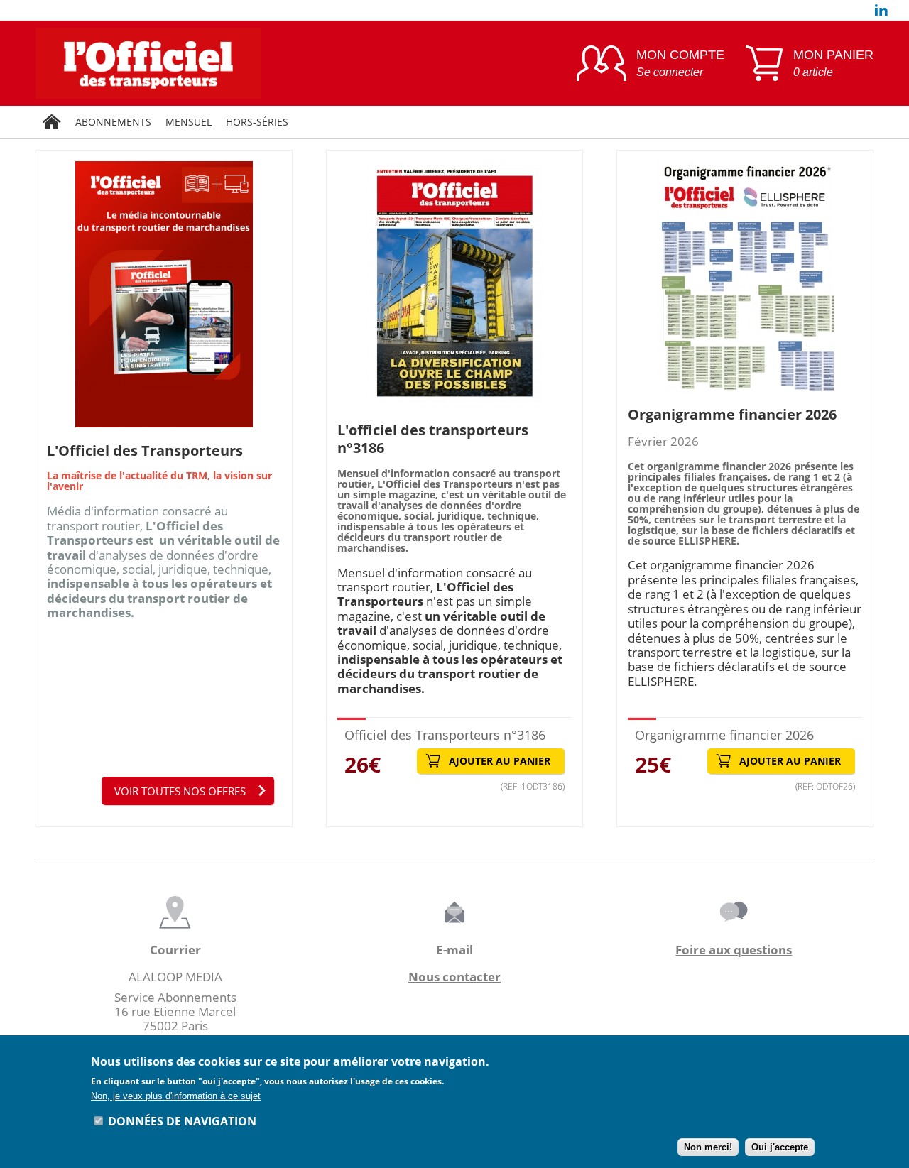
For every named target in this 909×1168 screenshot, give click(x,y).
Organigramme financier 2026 (732, 414)
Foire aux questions (733, 950)
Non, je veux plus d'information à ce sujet (176, 1096)
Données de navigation (182, 1120)
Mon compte (680, 63)
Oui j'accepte (779, 1147)
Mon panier (833, 63)
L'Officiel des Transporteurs (145, 450)
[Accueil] (52, 122)
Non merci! (708, 1147)
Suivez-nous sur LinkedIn (881, 10)
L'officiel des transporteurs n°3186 (432, 439)
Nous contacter (454, 976)
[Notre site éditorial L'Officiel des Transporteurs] (295, 63)
